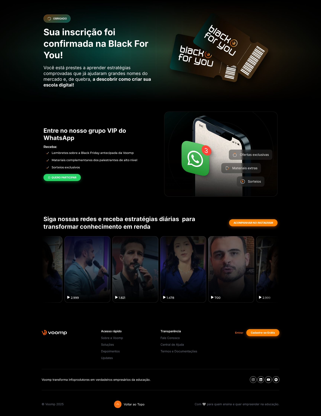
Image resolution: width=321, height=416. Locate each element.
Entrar (239, 332)
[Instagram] (253, 379)
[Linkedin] (260, 379)
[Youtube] (268, 379)
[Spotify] (276, 379)
